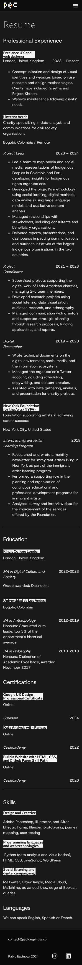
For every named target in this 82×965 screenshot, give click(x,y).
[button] (76, 6)
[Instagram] (54, 956)
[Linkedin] (68, 956)
